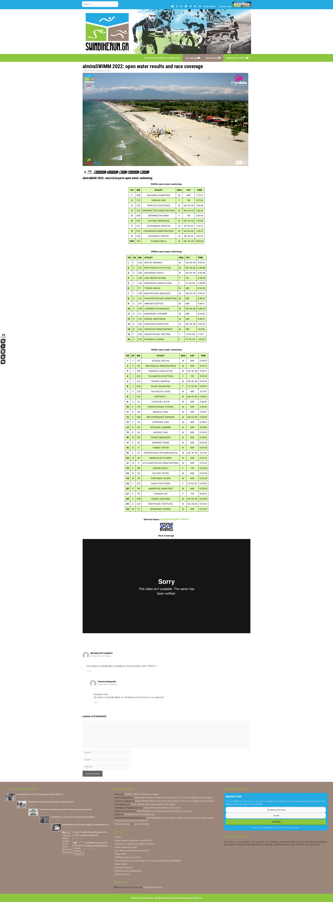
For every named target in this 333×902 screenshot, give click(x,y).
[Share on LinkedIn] (3, 356)
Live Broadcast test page (125, 847)
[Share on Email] (3, 362)
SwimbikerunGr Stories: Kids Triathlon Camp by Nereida (65, 809)
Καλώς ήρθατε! (210, 6)
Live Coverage (191, 58)
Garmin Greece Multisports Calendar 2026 (162, 58)
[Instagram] (181, 6)
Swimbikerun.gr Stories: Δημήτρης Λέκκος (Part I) (51, 802)
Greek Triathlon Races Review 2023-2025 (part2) (153, 804)
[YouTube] (172, 6)
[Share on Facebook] (3, 341)
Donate (117, 837)
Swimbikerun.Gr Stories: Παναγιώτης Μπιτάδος (73, 817)
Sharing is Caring (141, 824)
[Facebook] (177, 6)
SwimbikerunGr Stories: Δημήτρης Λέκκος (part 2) (40, 794)
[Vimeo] (191, 6)
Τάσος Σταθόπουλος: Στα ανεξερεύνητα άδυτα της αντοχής (164, 811)
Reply (89, 671)
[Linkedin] (195, 6)
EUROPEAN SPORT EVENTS (174, 519)
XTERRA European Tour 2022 (127, 857)
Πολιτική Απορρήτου (123, 867)
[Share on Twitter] (3, 346)
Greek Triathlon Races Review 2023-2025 (161, 807)
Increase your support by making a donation (134, 844)
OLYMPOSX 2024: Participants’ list (139, 814)
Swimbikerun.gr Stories (236, 58)
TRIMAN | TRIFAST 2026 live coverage (141, 794)
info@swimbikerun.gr (152, 887)
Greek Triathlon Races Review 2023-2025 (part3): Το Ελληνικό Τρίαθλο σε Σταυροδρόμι (173, 797)
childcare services (122, 824)
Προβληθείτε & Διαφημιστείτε (127, 871)
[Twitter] (186, 6)
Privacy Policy (120, 854)
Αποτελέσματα (211, 58)
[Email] (200, 6)
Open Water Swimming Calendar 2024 (131, 850)
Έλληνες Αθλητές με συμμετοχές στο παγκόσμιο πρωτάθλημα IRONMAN (147, 860)
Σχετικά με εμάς (224, 6)
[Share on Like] (3, 351)
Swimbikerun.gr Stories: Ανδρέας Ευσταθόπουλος (85, 824)
